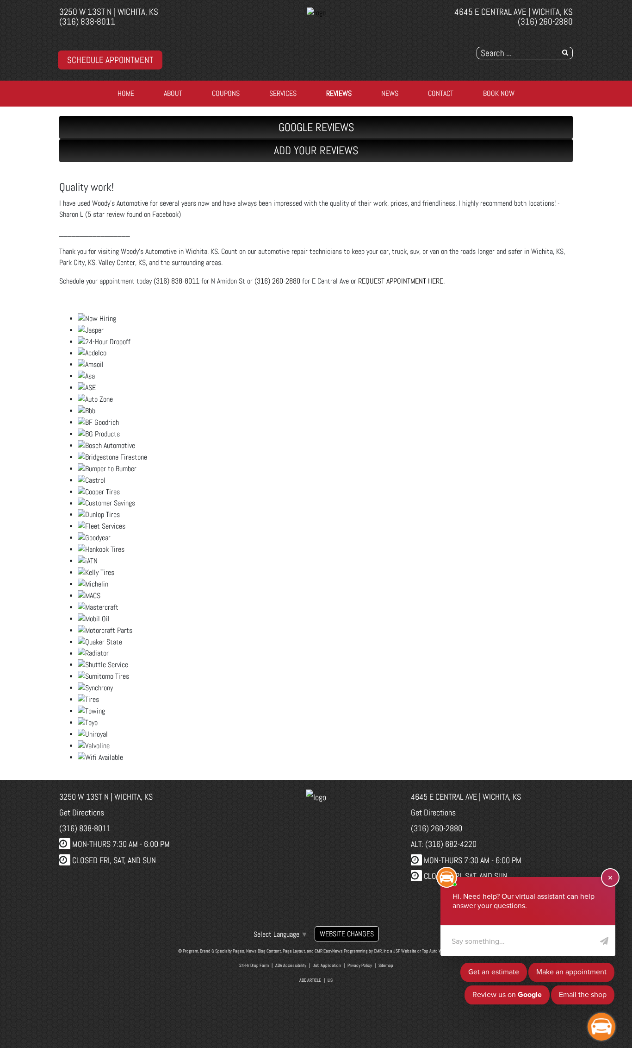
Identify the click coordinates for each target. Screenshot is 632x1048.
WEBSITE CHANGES (347, 934)
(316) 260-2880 (545, 21)
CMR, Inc (381, 951)
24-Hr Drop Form (254, 965)
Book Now (498, 93)
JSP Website (404, 951)
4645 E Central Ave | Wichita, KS (513, 12)
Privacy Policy (359, 965)
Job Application (327, 965)
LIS (330, 980)
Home (126, 93)
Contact (440, 93)
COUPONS (226, 93)
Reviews (339, 93)
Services (283, 93)
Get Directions (81, 812)
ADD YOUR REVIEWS (316, 150)
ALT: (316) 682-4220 (444, 844)
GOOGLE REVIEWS (316, 127)
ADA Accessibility (290, 965)
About (173, 93)
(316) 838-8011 (87, 21)
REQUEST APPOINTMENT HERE (400, 281)
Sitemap (385, 965)
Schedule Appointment (110, 60)
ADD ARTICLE (310, 980)
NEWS (389, 93)
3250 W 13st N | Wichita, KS (108, 12)
